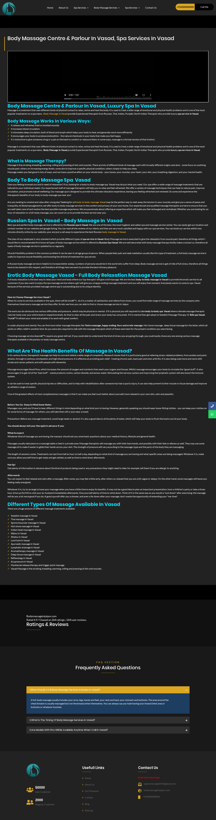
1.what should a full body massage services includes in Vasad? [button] (65, 689)
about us (63, 7)
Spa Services (80, 7)
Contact (89, 797)
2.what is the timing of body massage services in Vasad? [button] (62, 720)
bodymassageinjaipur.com (157, 790)
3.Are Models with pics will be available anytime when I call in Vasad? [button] (69, 730)
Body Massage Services (106, 7)
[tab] (108, 689)
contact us (151, 7)
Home (50, 7)
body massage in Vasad (114, 231)
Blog (87, 803)
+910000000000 (185, 6)
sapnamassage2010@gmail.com (160, 783)
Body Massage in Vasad (55, 113)
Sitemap (89, 810)
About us (89, 784)
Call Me (204, 6)
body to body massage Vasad (91, 202)
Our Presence (92, 791)
